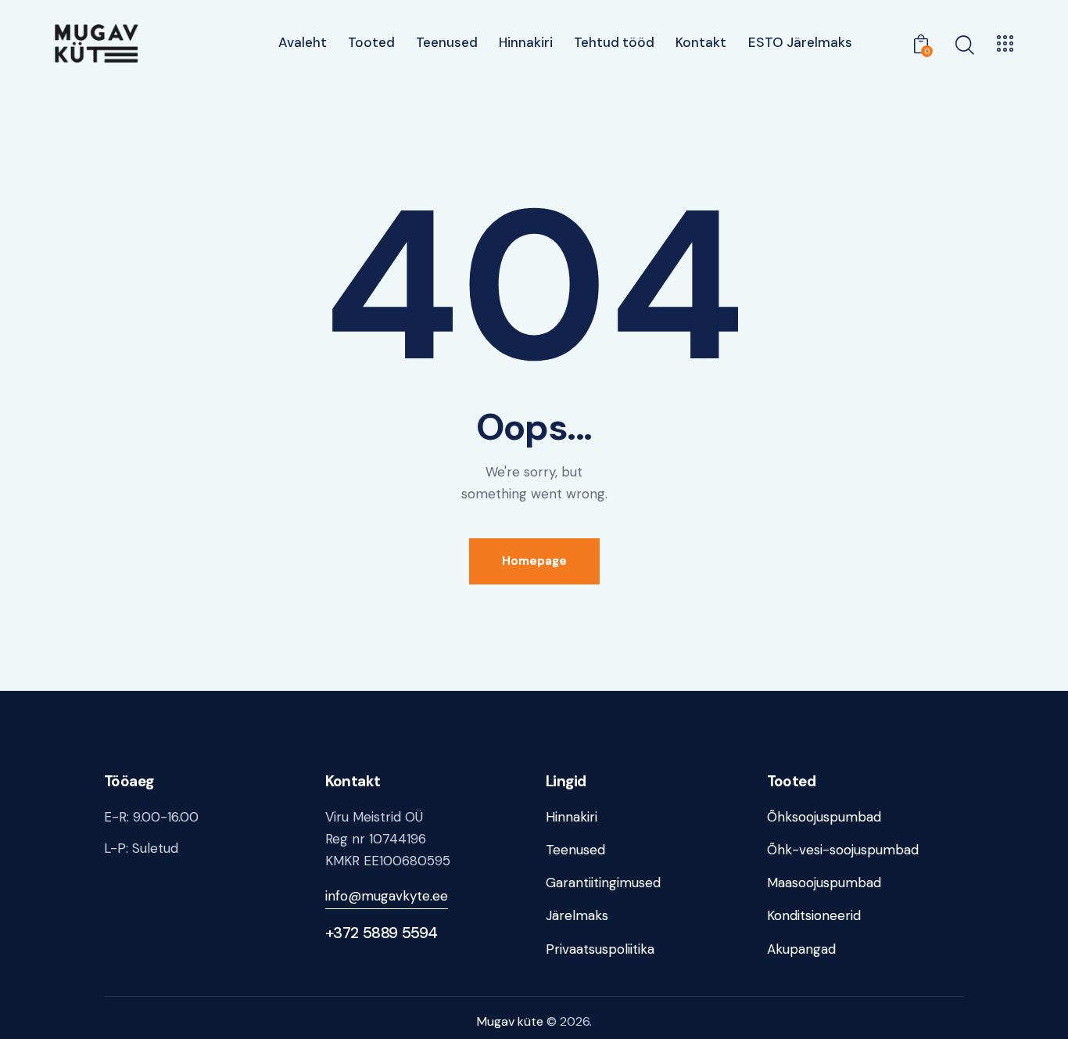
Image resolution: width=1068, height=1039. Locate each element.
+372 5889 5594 (381, 932)
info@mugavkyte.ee (386, 895)
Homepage (534, 561)
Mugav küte (510, 1021)
